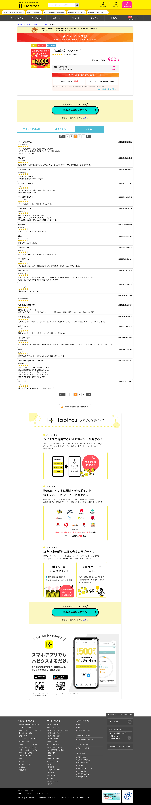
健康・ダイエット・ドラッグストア (30, 730)
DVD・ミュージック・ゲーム (28, 738)
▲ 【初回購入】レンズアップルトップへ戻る (120, 714)
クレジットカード (54, 744)
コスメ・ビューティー (26, 727)
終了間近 (22, 761)
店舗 (79, 724)
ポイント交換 (114, 721)
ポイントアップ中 (24, 764)
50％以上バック (24, 767)
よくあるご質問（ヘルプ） (118, 733)
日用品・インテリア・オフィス (29, 744)
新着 (20, 758)
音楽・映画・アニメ (54, 733)
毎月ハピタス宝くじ (84, 760)
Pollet (19, 793)
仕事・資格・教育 (54, 736)
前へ (62, 136)
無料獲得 (51, 772)
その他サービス (53, 761)
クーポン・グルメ (54, 724)
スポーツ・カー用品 (25, 755)
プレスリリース (73, 798)
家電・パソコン (24, 736)
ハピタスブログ (115, 739)
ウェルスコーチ (29, 793)
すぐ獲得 (51, 778)
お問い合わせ (114, 736)
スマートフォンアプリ (85, 768)
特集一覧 (80, 765)
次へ (88, 136)
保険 (49, 755)
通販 (79, 727)
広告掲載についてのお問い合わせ (120, 746)
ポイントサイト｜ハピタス (24, 24)
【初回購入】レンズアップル (40, 24)
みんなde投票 (82, 771)
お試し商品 (22, 770)
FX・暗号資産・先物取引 (56, 750)
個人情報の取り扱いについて (48, 798)
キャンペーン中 (53, 781)
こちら (86, 118)
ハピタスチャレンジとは (108, 89)
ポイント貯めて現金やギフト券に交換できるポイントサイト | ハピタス (29, 5)
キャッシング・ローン (55, 747)
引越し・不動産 (53, 738)
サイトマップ (84, 798)
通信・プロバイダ (54, 758)
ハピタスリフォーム (42, 793)
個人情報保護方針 (31, 798)
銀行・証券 (51, 753)
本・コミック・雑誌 (25, 733)
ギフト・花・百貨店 (25, 753)
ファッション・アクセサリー (28, 747)
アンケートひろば (83, 748)
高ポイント (51, 775)
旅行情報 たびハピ (83, 774)
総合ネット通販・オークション (29, 724)
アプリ (50, 784)
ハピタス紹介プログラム (85, 739)
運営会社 (63, 798)
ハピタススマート (83, 757)
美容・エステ (52, 741)
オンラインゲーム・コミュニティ (58, 730)
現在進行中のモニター (85, 730)
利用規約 (20, 798)
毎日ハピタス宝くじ (84, 762)
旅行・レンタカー (54, 727)
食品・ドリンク (24, 741)
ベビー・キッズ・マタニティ (28, 750)
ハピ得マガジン (83, 777)
